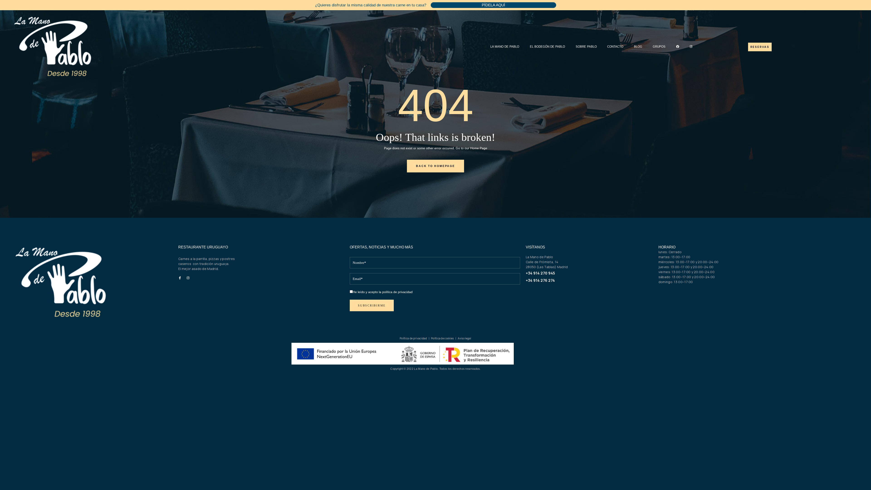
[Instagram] (188, 278)
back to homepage (435, 166)
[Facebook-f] (180, 278)
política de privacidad (397, 292)
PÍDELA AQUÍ (493, 5)
